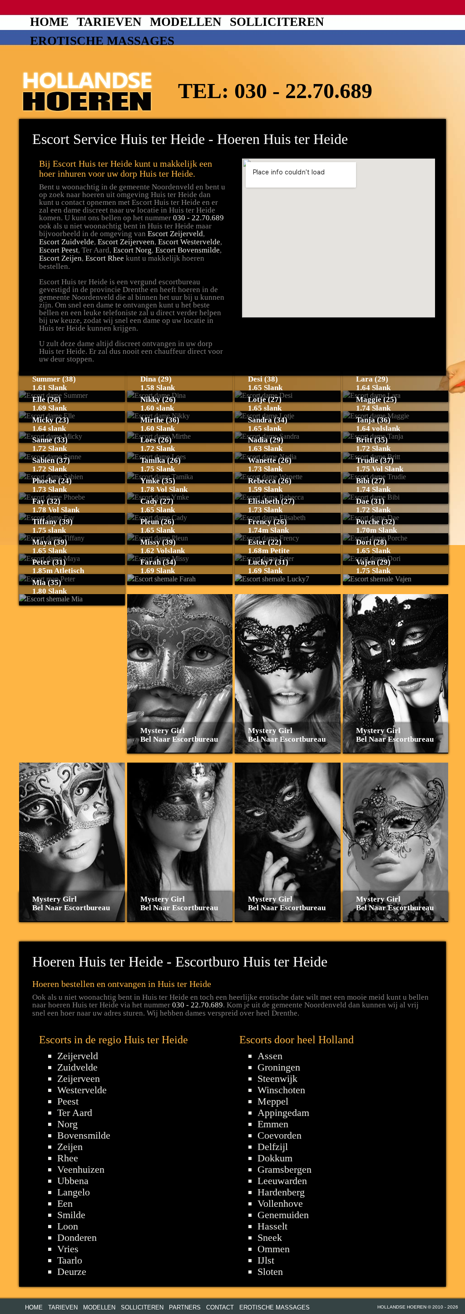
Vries (68, 1248)
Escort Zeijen (60, 258)
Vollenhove (280, 1203)
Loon (67, 1226)
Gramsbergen (284, 1169)
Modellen (186, 22)
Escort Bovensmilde (187, 250)
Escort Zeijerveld (175, 233)
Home (49, 22)
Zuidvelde (77, 1067)
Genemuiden (283, 1214)
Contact (220, 1307)
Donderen (77, 1237)
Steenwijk (277, 1078)
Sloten (270, 1271)
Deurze (71, 1271)
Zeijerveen (78, 1078)
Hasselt (272, 1226)
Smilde (71, 1214)
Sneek (269, 1237)
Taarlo (69, 1260)
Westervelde (82, 1090)
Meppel (272, 1101)
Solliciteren (277, 22)
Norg (67, 1124)
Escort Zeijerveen (126, 242)
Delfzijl (272, 1146)
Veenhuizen (80, 1169)
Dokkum (274, 1158)
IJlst (265, 1260)
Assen (269, 1055)
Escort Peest (58, 250)
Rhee (67, 1158)
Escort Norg (132, 250)
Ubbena (73, 1180)
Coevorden (279, 1135)
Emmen (272, 1124)
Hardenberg (281, 1192)
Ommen (273, 1248)
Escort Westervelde (189, 242)
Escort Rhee (104, 258)
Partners (185, 1307)
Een (65, 1203)
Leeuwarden (282, 1180)
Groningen (278, 1067)
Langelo (73, 1192)
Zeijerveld (77, 1055)
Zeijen (70, 1146)
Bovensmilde (83, 1135)
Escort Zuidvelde (66, 242)
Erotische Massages (102, 41)
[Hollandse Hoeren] (87, 90)
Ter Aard (74, 1112)
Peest (68, 1101)
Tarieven (109, 22)
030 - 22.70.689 (303, 91)
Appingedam (283, 1112)
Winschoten (281, 1090)
